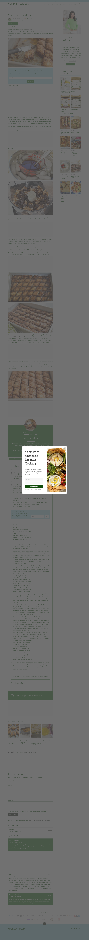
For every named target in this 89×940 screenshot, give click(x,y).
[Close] (65, 448)
